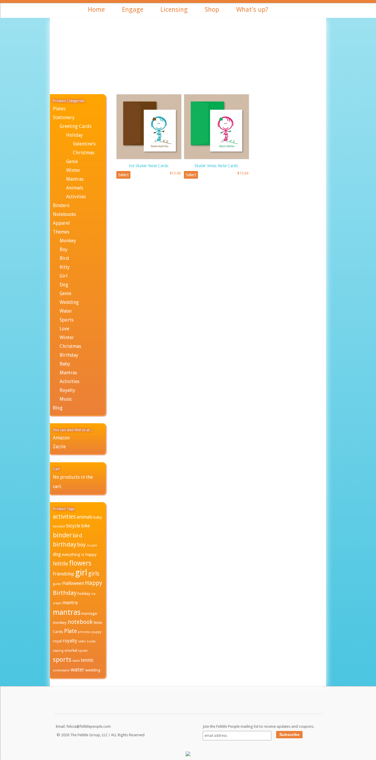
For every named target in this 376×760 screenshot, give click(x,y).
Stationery (64, 117)
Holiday (74, 135)
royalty (70, 641)
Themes (61, 232)
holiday (84, 593)
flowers (80, 563)
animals (85, 517)
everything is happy (79, 554)
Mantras (74, 179)
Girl (64, 276)
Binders (61, 205)
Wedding (69, 302)
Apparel (61, 223)
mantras (66, 612)
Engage (132, 9)
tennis (87, 660)
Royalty (67, 390)
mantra (70, 602)
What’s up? (252, 9)
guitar (57, 584)
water (77, 670)
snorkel (70, 650)
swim (76, 661)
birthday (64, 544)
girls (93, 573)
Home (96, 9)
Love (64, 328)
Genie (72, 161)
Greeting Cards (75, 126)
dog (57, 554)
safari (82, 641)
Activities (76, 196)
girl (81, 573)
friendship (63, 574)
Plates (59, 108)
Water (66, 311)
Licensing (174, 9)
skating (58, 651)
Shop (212, 9)
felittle (60, 564)
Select (123, 174)
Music (66, 399)
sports (62, 659)
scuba (91, 641)
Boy (64, 249)
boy (81, 545)
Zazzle (59, 446)
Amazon (61, 438)
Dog (64, 284)
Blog (58, 408)
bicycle (73, 526)
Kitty (65, 267)
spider (83, 651)
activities (64, 516)
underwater (61, 670)
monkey (60, 622)
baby (97, 517)
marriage (89, 613)
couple (92, 545)
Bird (64, 258)
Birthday (69, 355)
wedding (92, 670)
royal (57, 641)
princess (84, 632)
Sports (66, 320)
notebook (80, 622)
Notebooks (64, 214)
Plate (70, 631)
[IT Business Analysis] (188, 755)
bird (77, 536)
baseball (59, 526)
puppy (96, 632)
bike (85, 526)
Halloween (73, 583)
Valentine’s (84, 144)
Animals (74, 188)
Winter (73, 170)
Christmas (83, 152)
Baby (65, 364)
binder (62, 535)
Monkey (68, 240)
